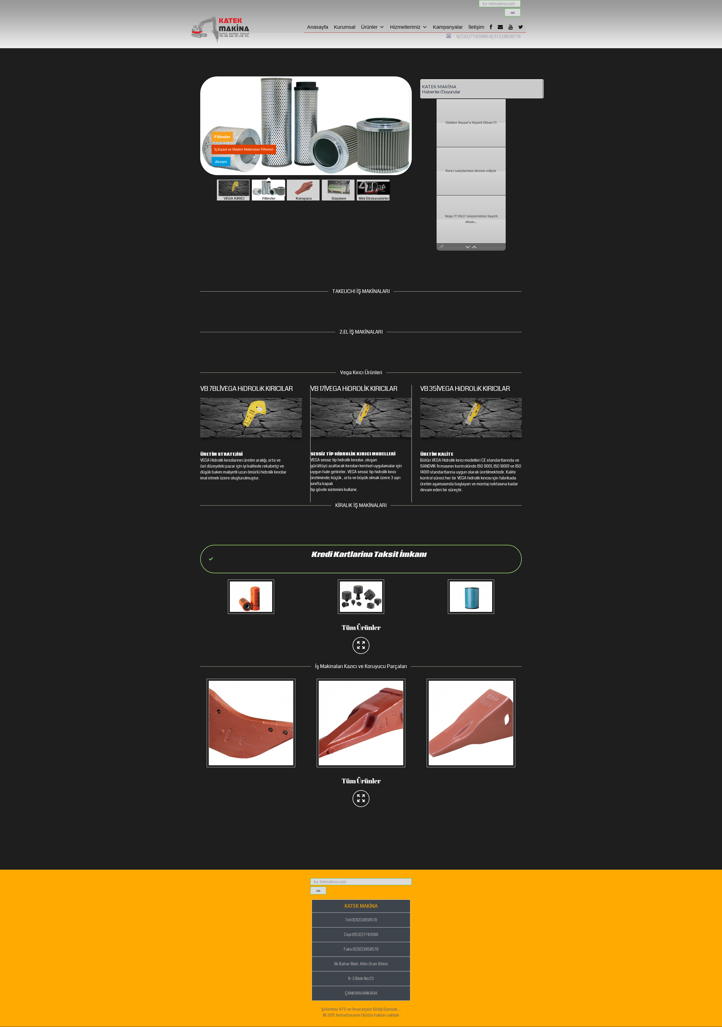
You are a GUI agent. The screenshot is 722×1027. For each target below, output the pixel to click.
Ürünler (369, 27)
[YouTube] (511, 27)
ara (512, 13)
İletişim (476, 27)
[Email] (500, 27)
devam (221, 161)
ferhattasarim (348, 1015)
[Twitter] (521, 27)
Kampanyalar (448, 27)
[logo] (229, 7)
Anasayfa (317, 27)
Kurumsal (344, 27)
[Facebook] (491, 27)
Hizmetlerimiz (405, 27)
